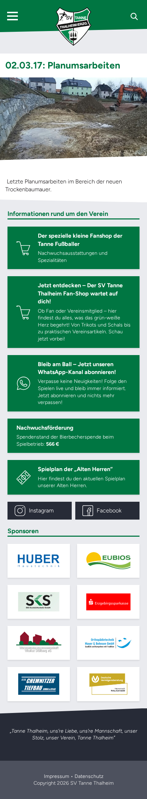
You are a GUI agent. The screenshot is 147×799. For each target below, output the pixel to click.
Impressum (56, 776)
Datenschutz (89, 776)
